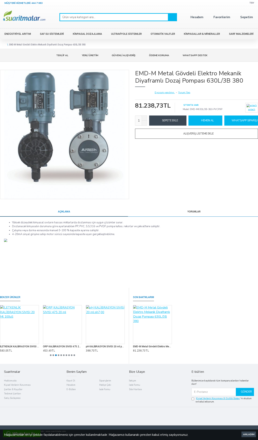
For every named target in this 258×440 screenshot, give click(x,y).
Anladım (248, 434)
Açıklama (64, 211)
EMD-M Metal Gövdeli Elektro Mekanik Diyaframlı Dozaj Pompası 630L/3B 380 (152, 346)
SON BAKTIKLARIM (143, 297)
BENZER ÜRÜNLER (10, 297)
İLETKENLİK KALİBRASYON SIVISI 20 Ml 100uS (19, 346)
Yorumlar (194, 211)
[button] (50, 355)
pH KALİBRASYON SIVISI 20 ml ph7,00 (105, 346)
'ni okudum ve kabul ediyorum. (224, 400)
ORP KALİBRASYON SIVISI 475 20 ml (62, 346)
